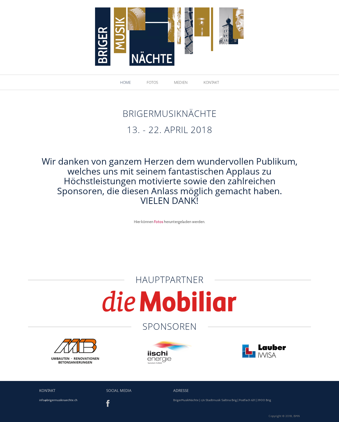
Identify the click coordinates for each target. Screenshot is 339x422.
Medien (181, 82)
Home (125, 82)
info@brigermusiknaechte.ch (58, 400)
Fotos (152, 82)
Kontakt (211, 82)
